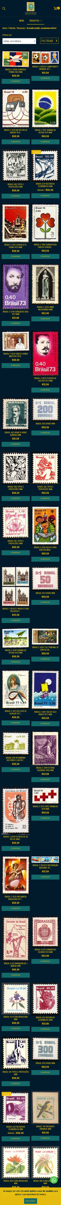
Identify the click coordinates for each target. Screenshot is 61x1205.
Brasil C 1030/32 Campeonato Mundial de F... (45, 67)
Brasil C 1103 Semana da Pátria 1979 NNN (45, 131)
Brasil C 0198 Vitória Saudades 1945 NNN (45, 768)
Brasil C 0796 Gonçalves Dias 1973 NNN (15, 312)
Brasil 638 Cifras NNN (45, 1063)
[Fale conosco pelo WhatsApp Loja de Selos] (54, 1180)
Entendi (30, 1201)
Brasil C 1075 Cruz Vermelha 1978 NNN (45, 807)
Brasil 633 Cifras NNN (45, 593)
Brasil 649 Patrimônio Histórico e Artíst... (16, 758)
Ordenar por (7, 34)
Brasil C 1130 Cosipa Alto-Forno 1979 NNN (15, 245)
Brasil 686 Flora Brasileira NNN (45, 1182)
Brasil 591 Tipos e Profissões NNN (16, 1073)
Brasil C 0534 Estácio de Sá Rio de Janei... (15, 837)
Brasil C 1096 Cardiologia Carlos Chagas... (45, 245)
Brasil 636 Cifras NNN (45, 423)
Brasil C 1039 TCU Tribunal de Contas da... (45, 648)
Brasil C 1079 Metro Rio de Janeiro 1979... (15, 131)
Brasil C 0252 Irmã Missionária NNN (45, 308)
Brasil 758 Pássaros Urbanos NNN (45, 1127)
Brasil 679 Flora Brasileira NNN (16, 1017)
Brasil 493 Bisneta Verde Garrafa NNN (16, 433)
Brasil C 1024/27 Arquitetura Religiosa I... (15, 609)
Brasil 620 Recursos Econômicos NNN (15, 1127)
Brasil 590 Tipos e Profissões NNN (16, 487)
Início (4, 28)
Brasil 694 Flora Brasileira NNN (16, 1182)
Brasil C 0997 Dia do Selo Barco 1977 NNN (45, 713)
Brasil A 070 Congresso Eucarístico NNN (45, 950)
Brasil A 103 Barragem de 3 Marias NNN (15, 964)
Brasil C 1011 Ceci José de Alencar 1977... (16, 712)
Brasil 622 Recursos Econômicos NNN (45, 1018)
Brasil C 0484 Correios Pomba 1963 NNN (15, 70)
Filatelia (12, 28)
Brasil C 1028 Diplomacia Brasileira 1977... (16, 897)
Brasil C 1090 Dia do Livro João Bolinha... (45, 548)
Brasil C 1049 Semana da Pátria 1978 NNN (15, 651)
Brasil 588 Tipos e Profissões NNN (16, 185)
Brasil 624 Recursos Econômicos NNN (45, 184)
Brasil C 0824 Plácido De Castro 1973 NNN (45, 379)
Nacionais (21, 28)
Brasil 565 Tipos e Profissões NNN (16, 542)
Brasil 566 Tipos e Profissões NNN (45, 487)
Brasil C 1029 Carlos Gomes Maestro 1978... (15, 354)
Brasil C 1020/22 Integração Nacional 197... (45, 866)
